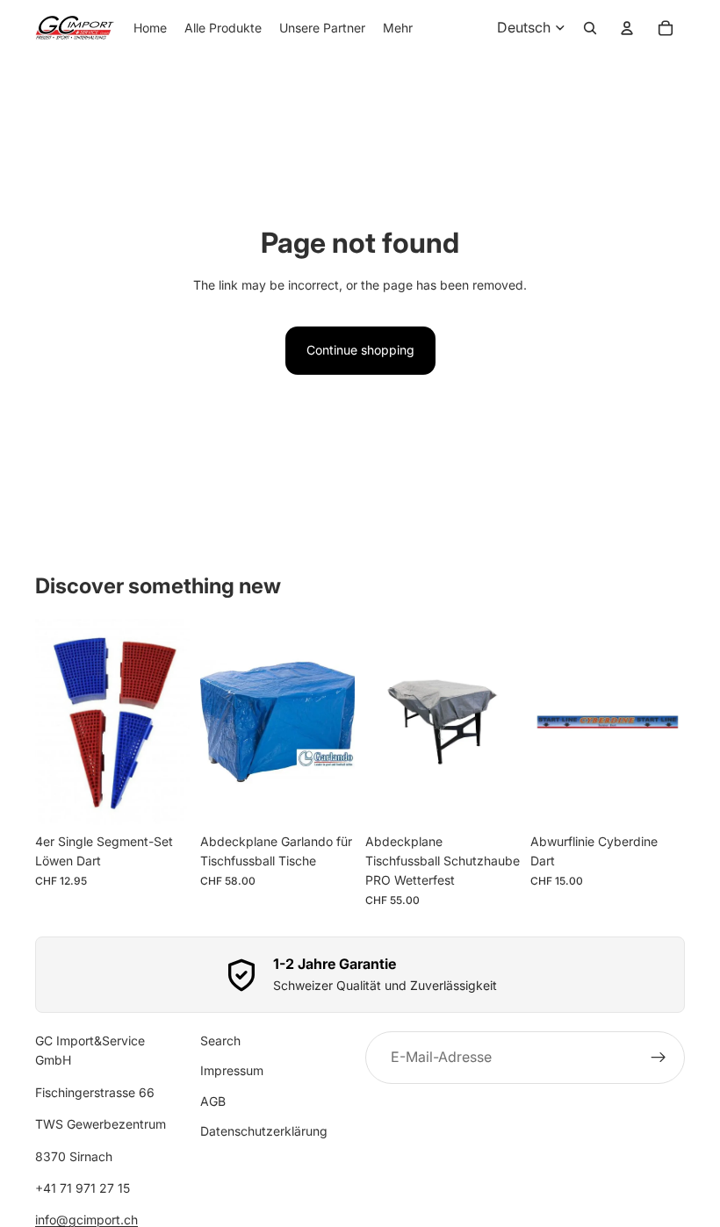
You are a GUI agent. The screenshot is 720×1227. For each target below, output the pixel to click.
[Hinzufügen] (162, 798)
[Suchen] (590, 28)
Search (220, 1040)
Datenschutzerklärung (264, 1131)
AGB (213, 1101)
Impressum (231, 1071)
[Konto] (627, 28)
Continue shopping (360, 349)
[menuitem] (397, 28)
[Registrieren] (658, 1057)
